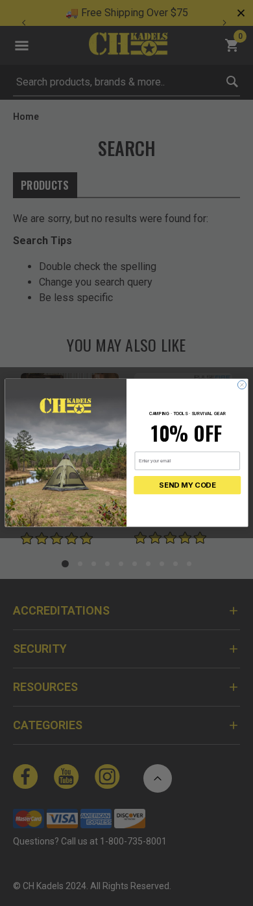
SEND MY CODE (187, 485)
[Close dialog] (241, 385)
